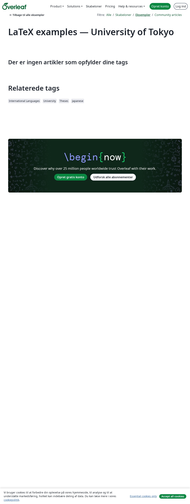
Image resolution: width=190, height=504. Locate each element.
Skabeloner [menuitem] (94, 6)
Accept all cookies (172, 496)
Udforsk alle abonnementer (113, 177)
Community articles (168, 15)
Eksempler (142, 15)
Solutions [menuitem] (73, 6)
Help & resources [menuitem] (130, 6)
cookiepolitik (11, 500)
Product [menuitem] (56, 6)
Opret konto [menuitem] (160, 6)
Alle (108, 15)
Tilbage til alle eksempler (26, 15)
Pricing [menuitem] (110, 6)
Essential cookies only (143, 496)
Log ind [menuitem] (181, 6)
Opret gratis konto (70, 177)
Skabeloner (123, 15)
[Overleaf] (14, 6)
